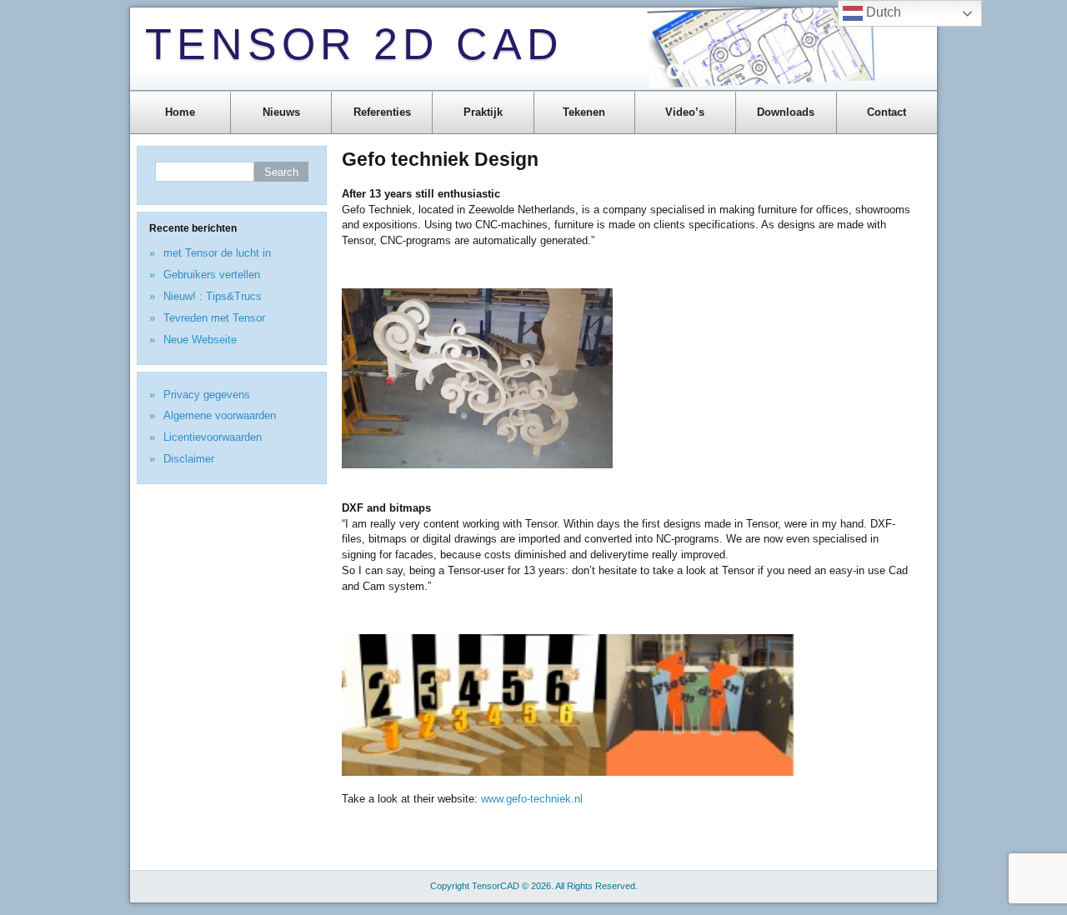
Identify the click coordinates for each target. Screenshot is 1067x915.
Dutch (882, 12)
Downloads (785, 112)
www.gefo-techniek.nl (532, 798)
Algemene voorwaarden (219, 415)
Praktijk (483, 112)
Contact (886, 112)
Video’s (684, 112)
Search (281, 172)
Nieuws (281, 112)
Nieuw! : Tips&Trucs (212, 296)
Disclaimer (188, 458)
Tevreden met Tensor (214, 318)
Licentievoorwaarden (212, 437)
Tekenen (584, 112)
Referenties (382, 112)
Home (180, 112)
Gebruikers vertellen (211, 274)
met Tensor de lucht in (217, 253)
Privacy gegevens (206, 394)
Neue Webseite (200, 339)
